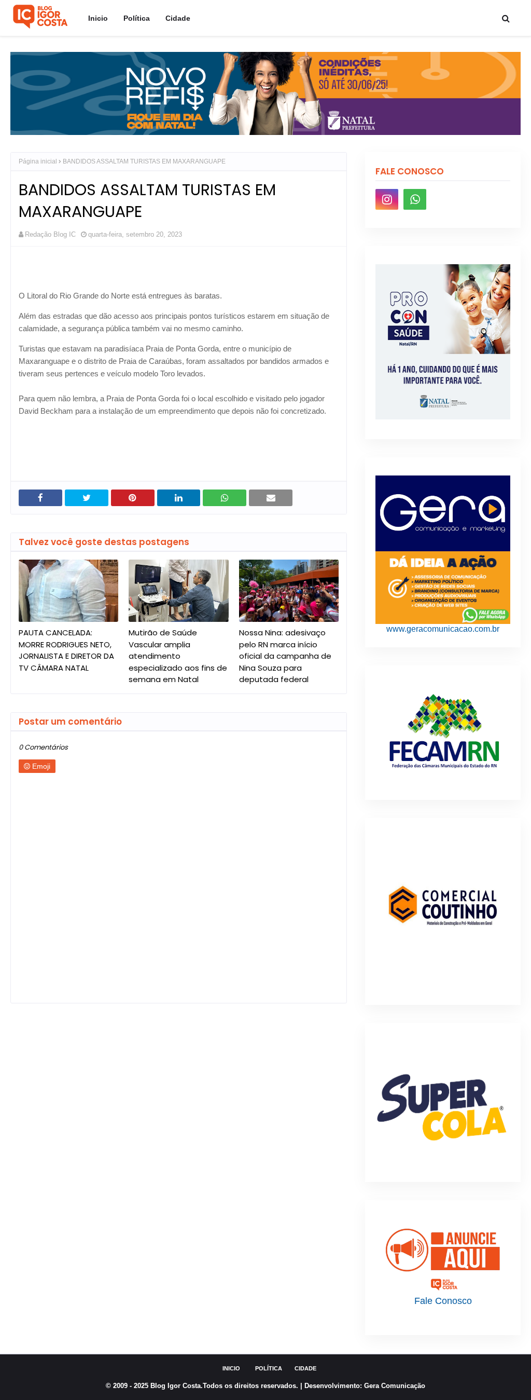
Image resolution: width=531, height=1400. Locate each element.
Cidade (305, 1368)
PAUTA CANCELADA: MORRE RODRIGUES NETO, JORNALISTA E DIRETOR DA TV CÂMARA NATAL (66, 650)
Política (268, 1368)
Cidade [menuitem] (177, 18)
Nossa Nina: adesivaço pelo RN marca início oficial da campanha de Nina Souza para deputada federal (285, 656)
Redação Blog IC (50, 234)
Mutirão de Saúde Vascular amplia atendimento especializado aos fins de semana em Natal (178, 656)
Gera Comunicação (394, 1386)
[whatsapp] (414, 199)
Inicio (231, 1368)
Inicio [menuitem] (98, 18)
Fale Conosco (443, 1301)
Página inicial (38, 161)
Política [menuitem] (136, 18)
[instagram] (386, 199)
